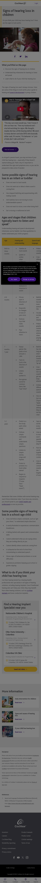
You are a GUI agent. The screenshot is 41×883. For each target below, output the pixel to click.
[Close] (37, 264)
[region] (20, 273)
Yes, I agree (14, 279)
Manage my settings (28, 279)
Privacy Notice (6, 274)
